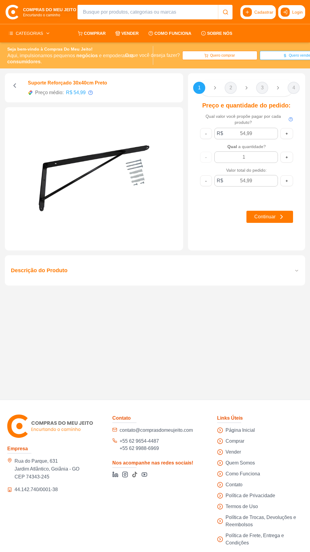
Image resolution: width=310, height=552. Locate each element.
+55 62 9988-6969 (139, 448)
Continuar (264, 216)
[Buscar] (225, 12)
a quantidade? (246, 146)
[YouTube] (144, 474)
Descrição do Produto (39, 270)
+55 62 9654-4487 (139, 441)
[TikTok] (135, 474)
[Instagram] (125, 474)
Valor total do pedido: (246, 170)
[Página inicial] (50, 426)
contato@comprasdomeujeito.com (156, 430)
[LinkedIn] (115, 474)
